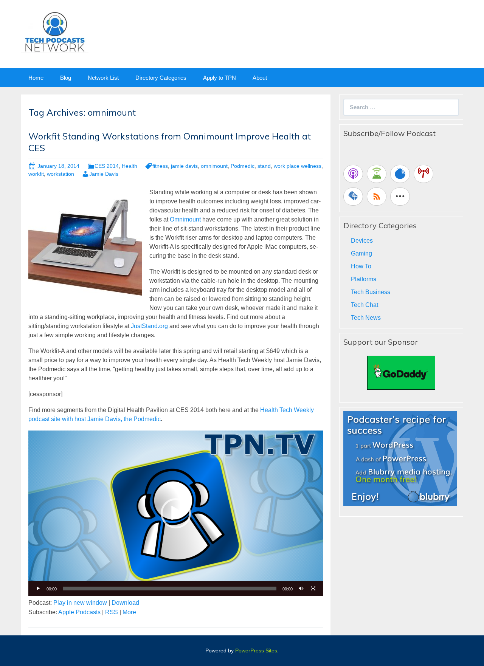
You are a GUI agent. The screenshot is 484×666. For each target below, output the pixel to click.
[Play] (38, 588)
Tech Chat (364, 305)
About (260, 77)
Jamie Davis (103, 174)
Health (129, 166)
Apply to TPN (219, 77)
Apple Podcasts (79, 612)
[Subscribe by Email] (353, 196)
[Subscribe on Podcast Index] (423, 174)
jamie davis (184, 166)
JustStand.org (149, 326)
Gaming (361, 253)
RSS (111, 612)
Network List (103, 77)
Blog (65, 77)
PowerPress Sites (256, 650)
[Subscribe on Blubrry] (400, 174)
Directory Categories (160, 77)
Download (125, 602)
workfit (36, 174)
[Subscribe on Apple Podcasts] (353, 174)
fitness (160, 166)
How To (361, 266)
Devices (362, 240)
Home (35, 77)
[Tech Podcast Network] (54, 31)
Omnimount (185, 219)
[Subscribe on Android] (376, 174)
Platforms (363, 279)
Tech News (366, 317)
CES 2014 (107, 166)
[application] (175, 513)
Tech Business (370, 292)
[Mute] (301, 588)
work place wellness (297, 166)
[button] (176, 513)
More (129, 612)
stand (264, 166)
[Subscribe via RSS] (376, 196)
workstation (60, 174)
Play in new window (80, 602)
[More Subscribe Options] (400, 196)
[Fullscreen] (313, 588)
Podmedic (242, 166)
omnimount (214, 166)
